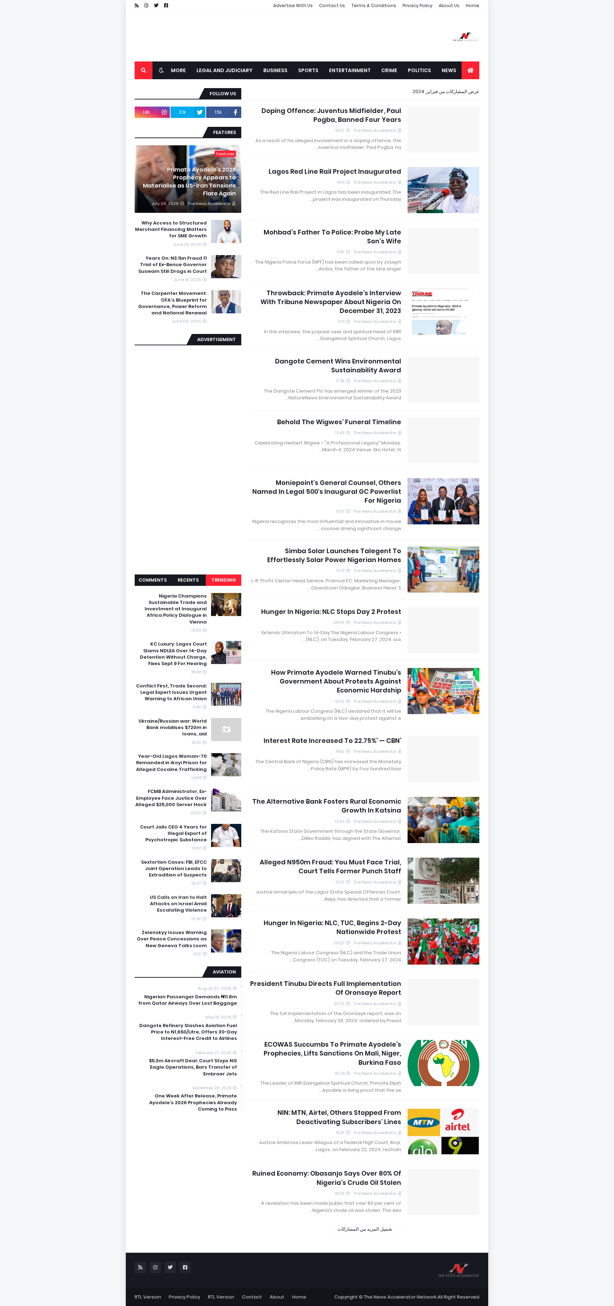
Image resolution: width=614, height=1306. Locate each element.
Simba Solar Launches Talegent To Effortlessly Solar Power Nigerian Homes (334, 555)
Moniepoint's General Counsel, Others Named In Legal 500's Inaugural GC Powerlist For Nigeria (326, 491)
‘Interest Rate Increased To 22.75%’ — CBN (332, 740)
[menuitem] (470, 70)
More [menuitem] (178, 70)
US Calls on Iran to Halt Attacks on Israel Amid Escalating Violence (178, 903)
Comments (153, 580)
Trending (223, 580)
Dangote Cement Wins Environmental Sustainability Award (338, 365)
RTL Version (221, 1297)
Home (472, 5)
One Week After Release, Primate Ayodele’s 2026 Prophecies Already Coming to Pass (193, 1102)
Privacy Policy (417, 5)
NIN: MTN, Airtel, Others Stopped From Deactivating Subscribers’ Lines (339, 1117)
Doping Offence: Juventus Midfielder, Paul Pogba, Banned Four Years (331, 115)
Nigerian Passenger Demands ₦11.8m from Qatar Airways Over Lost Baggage (187, 1000)
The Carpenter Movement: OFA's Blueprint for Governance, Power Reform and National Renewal (172, 303)
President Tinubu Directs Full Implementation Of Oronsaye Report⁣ (325, 988)
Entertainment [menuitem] (350, 70)
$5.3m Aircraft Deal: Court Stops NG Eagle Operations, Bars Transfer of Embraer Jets (193, 1067)
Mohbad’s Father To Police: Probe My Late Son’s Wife (332, 236)
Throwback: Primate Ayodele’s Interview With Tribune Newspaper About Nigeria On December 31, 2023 (330, 301)
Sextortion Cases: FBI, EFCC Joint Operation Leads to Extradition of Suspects (174, 868)
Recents (188, 580)
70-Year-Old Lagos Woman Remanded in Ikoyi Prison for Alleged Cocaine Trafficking (171, 762)
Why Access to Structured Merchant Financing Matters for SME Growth (171, 229)
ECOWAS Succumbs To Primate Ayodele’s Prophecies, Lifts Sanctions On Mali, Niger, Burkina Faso (332, 1053)
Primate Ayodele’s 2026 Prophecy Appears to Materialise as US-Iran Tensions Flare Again (189, 182)
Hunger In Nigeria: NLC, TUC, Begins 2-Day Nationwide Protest (332, 927)
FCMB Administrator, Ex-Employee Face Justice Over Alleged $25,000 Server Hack (171, 798)
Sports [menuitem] (308, 70)
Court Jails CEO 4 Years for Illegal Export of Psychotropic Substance (173, 833)
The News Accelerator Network (400, 1297)
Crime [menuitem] (389, 70)
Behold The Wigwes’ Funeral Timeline (339, 421)
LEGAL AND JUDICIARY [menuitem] (224, 70)
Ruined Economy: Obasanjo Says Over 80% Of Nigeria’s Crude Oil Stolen (326, 1178)
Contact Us (332, 5)
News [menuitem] (449, 70)
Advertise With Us (293, 5)
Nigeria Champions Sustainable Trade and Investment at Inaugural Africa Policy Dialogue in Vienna (176, 609)
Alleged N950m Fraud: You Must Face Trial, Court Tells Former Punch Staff (330, 866)
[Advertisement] (264, 37)
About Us (449, 5)
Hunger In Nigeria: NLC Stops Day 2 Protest (331, 611)
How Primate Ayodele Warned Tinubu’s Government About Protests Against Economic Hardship (336, 681)
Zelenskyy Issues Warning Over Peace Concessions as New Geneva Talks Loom (172, 939)
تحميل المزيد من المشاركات (365, 1229)
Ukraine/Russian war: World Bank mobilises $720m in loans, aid (173, 727)
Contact (252, 1297)
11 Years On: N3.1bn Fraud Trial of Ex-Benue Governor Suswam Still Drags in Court (172, 264)
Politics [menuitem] (419, 70)
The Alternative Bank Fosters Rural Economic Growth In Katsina (326, 806)
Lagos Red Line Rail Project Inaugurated (335, 171)
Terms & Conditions (373, 5)
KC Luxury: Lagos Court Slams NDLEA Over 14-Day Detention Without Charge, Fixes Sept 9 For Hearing (173, 654)
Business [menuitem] (275, 70)
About (277, 1297)
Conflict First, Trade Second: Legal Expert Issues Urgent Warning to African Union (171, 692)
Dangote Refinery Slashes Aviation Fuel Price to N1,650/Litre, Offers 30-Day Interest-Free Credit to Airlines (188, 1032)
